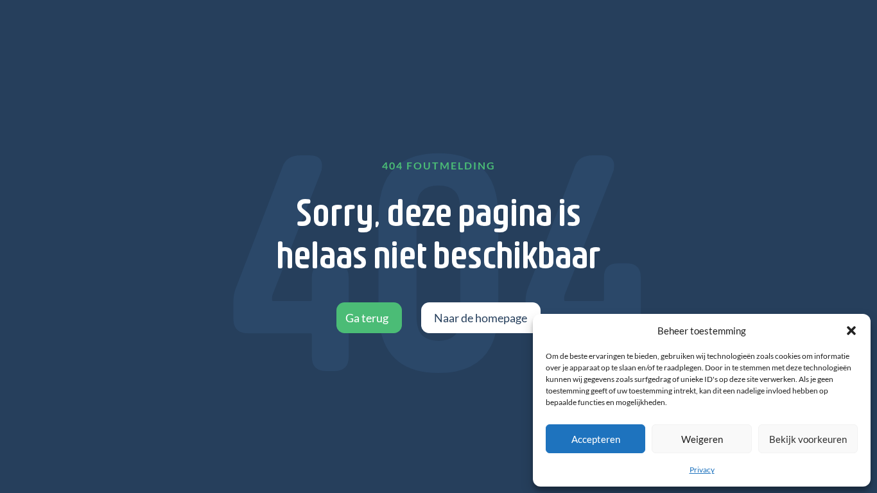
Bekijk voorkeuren (808, 439)
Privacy (702, 469)
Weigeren (702, 439)
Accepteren (595, 439)
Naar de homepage (480, 318)
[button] (851, 330)
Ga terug (366, 318)
